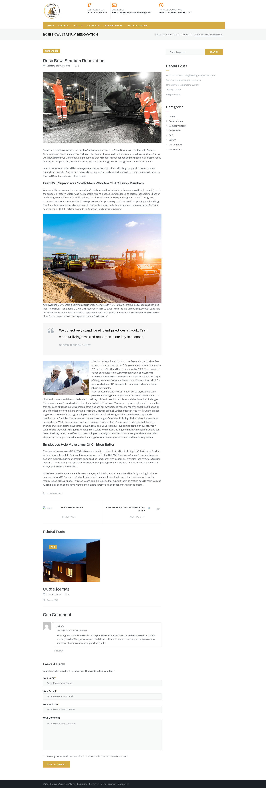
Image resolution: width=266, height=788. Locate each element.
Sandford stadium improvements (183, 80)
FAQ (60, 493)
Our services (175, 149)
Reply (60, 651)
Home (156, 35)
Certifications (176, 121)
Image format (173, 94)
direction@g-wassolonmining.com (131, 13)
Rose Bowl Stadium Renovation (182, 85)
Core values (186, 35)
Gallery (172, 140)
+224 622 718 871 (97, 13)
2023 (163, 35)
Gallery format (173, 89)
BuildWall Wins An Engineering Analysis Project (190, 75)
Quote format (56, 589)
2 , (68, 594)
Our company (176, 144)
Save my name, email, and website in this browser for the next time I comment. (87, 756)
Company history (177, 126)
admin (67, 66)
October (171, 35)
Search (214, 52)
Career (50, 600)
